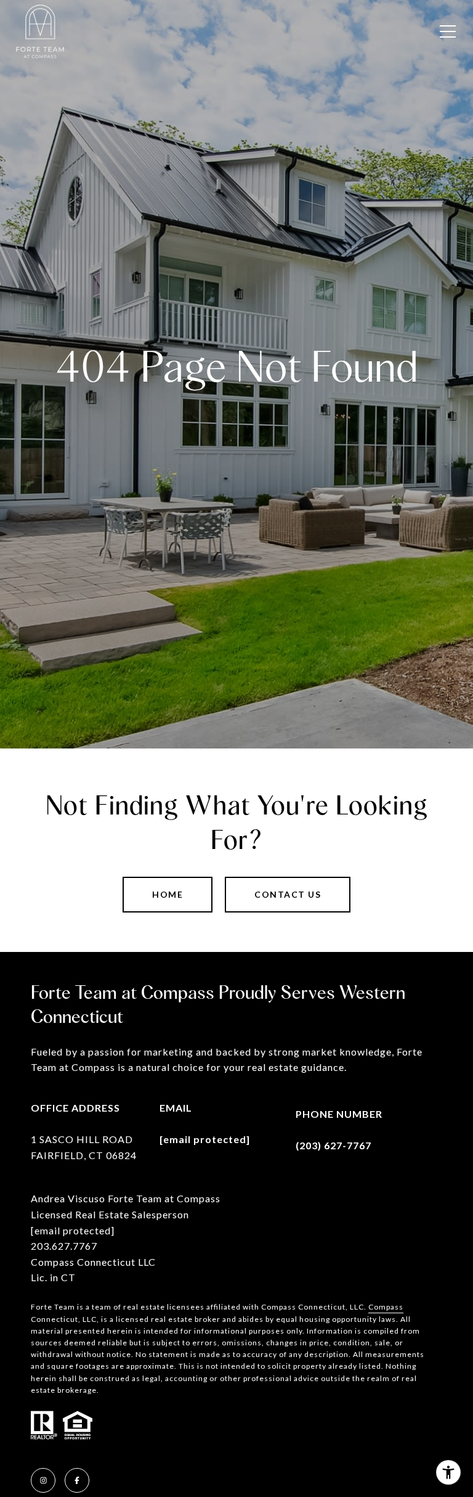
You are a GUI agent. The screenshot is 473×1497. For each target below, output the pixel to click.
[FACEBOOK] (77, 1480)
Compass (385, 1306)
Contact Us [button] (287, 894)
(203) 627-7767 (333, 1145)
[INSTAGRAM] (43, 1480)
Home (167, 894)
